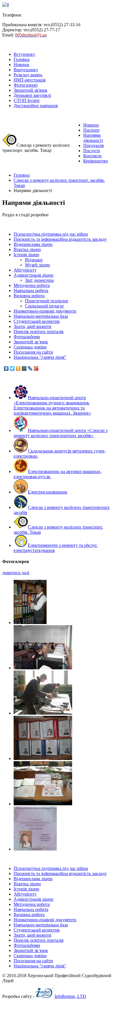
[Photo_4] (43, 758)
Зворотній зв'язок (30, 90)
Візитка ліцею (27, 249)
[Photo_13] (35, 849)
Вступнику (24, 54)
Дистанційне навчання (36, 105)
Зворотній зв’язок (31, 341)
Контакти (92, 155)
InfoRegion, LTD (70, 996)
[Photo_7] (30, 622)
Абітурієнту (25, 270)
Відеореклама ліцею (33, 244)
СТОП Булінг (27, 100)
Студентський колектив (37, 321)
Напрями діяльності (93, 138)
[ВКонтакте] (6, 368)
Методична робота (32, 285)
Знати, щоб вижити (32, 326)
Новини (21, 64)
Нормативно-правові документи (45, 311)
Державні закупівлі (32, 95)
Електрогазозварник (47, 492)
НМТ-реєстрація (29, 80)
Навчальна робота (31, 290)
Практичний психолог (46, 300)
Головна (22, 59)
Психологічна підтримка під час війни (51, 234)
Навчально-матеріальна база (41, 316)
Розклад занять (28, 74)
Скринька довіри (30, 347)
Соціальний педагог (44, 305)
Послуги (91, 150)
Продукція (93, 145)
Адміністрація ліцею (33, 275)
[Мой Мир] (24, 368)
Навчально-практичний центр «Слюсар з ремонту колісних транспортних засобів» (60, 433)
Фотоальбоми (27, 336)
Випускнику (26, 69)
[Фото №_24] (43, 803)
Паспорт (91, 130)
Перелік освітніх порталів (39, 331)
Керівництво (95, 160)
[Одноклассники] (18, 368)
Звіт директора (39, 280)
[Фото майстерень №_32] (43, 713)
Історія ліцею (26, 254)
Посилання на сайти (33, 352)
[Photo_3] (43, 667)
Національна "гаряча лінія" (40, 357)
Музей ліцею (37, 264)
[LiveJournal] (30, 368)
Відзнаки (34, 259)
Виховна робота (29, 295)
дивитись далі (15, 572)
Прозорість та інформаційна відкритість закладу (60, 239)
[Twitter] (12, 368)
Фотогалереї (25, 85)
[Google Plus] (36, 368)
